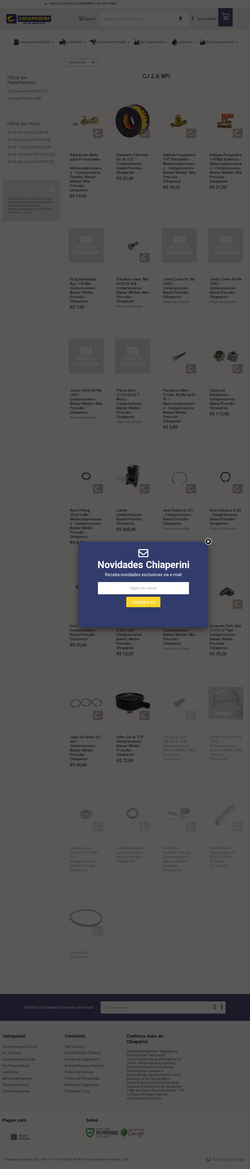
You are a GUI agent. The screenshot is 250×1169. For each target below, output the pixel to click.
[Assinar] (143, 602)
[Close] (208, 541)
